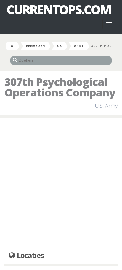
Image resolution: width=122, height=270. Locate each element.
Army (79, 46)
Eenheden (35, 46)
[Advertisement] (61, 185)
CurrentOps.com (59, 9)
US (59, 46)
